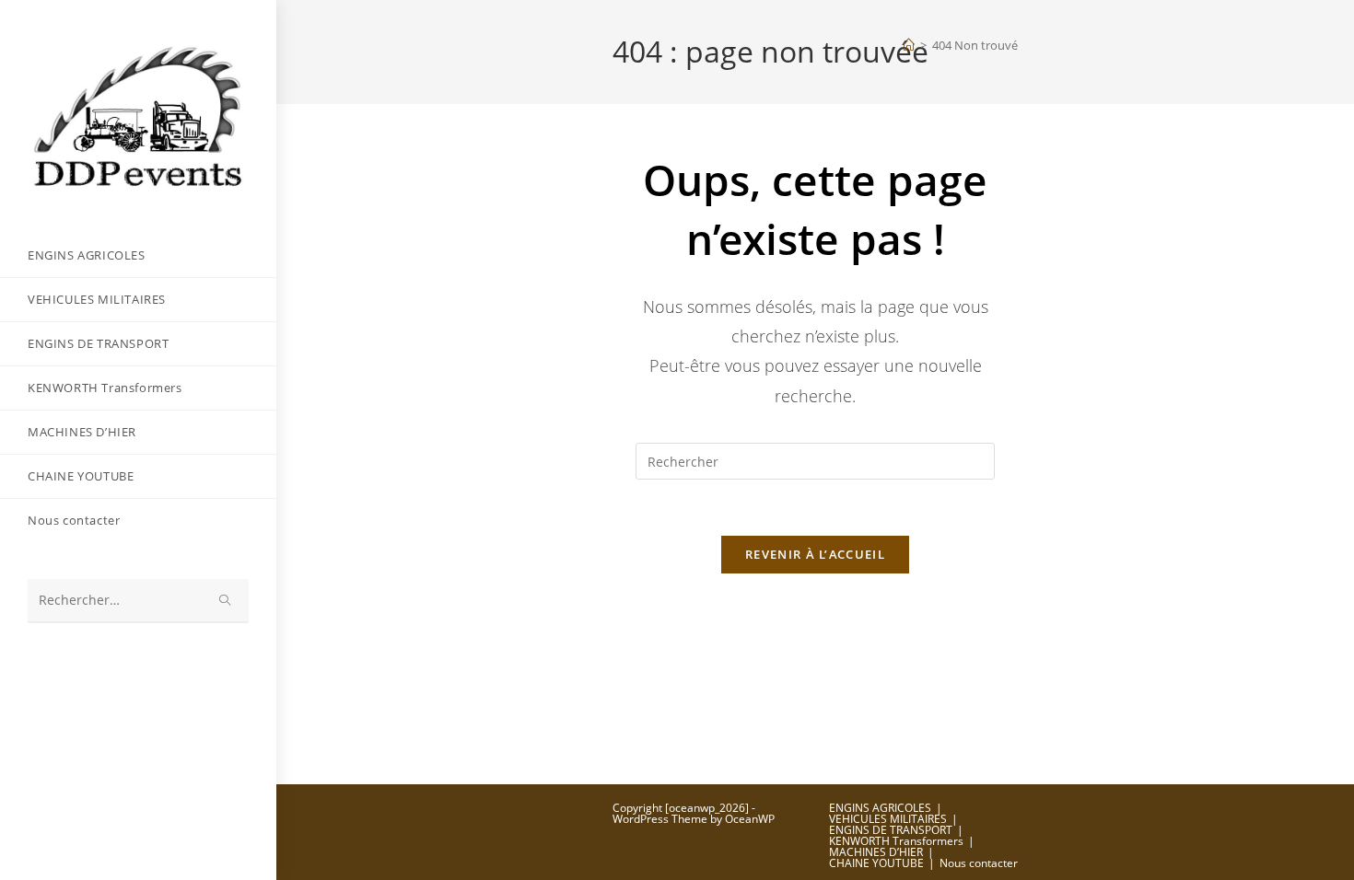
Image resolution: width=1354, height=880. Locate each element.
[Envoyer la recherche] (226, 600)
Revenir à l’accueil (815, 554)
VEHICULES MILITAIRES (888, 819)
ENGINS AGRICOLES (880, 808)
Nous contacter (979, 863)
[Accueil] (909, 45)
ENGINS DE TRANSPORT (890, 830)
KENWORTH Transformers (896, 841)
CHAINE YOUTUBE (876, 863)
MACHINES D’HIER (876, 852)
